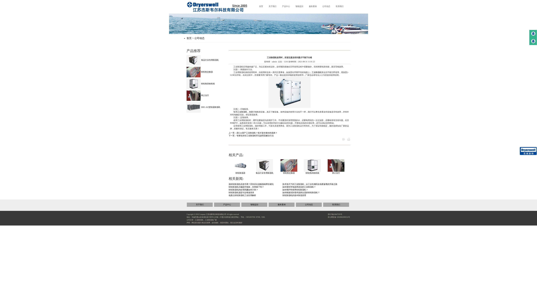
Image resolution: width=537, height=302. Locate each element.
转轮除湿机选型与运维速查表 (241, 193)
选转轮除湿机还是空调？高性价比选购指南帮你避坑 (251, 184)
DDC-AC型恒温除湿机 (210, 107)
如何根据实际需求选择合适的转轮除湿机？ (301, 193)
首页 (189, 38)
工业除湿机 (317, 72)
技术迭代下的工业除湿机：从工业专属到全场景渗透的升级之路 (309, 184)
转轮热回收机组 (312, 173)
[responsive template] (219, 7)
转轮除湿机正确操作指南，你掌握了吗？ (246, 187)
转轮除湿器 (240, 173)
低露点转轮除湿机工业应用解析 (242, 195)
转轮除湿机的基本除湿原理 (294, 195)
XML (263, 217)
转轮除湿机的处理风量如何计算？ (243, 190)
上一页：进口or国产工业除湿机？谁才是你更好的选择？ (253, 133)
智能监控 (254, 205)
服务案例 (282, 205)
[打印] (348, 139)
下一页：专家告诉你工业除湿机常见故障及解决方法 (251, 136)
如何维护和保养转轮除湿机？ (295, 190)
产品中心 (227, 205)
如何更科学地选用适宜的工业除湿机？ (299, 187)
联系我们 (336, 205)
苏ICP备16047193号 (335, 214)
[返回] (343, 139)
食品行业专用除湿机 (264, 173)
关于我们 (200, 205)
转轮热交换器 (289, 173)
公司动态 (199, 38)
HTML (258, 217)
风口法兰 (336, 173)
